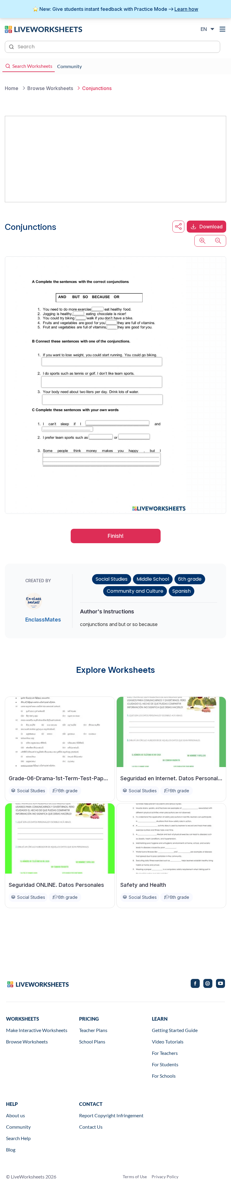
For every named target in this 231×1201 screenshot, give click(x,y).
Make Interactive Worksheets (36, 1030)
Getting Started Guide (175, 1030)
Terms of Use (135, 1176)
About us (15, 1115)
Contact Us (91, 1127)
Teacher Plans (93, 1030)
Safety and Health (143, 885)
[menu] (222, 29)
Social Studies (112, 579)
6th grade (190, 579)
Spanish (181, 591)
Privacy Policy (165, 1176)
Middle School (153, 579)
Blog (10, 1149)
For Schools (164, 1076)
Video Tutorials (167, 1041)
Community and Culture (135, 591)
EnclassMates (43, 619)
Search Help (18, 1138)
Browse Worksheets (27, 1041)
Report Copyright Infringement (111, 1115)
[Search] (12, 46)
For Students (165, 1064)
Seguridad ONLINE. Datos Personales (56, 885)
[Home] (43, 29)
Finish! (116, 536)
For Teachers (165, 1053)
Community (18, 1127)
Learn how (186, 9)
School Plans (92, 1041)
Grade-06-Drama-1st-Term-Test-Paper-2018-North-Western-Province (60, 778)
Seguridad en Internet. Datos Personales (171, 778)
